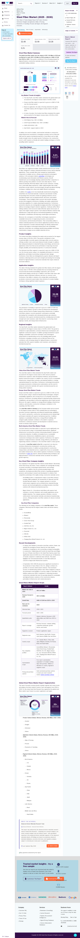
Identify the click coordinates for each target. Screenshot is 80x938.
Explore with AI (7, 38)
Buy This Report (71, 61)
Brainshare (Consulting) (46, 910)
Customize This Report (71, 52)
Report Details (69, 10)
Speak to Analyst (53, 845)
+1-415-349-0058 (66, 921)
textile (29, 192)
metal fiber (41, 176)
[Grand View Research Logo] (7, 3)
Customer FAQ (22, 910)
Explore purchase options (47, 675)
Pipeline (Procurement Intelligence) (46, 916)
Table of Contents (29, 29)
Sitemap (21, 921)
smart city (29, 453)
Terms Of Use (22, 918)
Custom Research (45, 913)
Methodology (45, 29)
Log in (67, 3)
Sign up (75, 3)
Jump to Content (70, 31)
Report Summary (21, 29)
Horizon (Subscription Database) (46, 924)
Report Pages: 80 (70, 17)
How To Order (22, 913)
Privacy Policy (22, 916)
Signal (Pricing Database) (47, 920)
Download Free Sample (26, 33)
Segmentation (38, 29)
